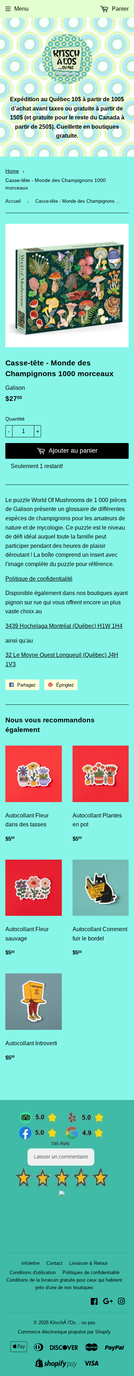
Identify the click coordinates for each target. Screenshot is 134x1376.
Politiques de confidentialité (91, 1272)
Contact (54, 1263)
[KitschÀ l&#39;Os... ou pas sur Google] (108, 1302)
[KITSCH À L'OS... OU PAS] (62, 1194)
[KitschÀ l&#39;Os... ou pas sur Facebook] (94, 1302)
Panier (119, 9)
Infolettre (30, 1263)
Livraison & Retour (88, 1263)
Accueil (13, 201)
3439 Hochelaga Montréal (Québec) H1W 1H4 (64, 626)
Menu (21, 9)
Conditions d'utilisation (33, 1272)
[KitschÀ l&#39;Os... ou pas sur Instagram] (121, 1302)
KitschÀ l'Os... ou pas (72, 1322)
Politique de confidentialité (39, 579)
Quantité (15, 419)
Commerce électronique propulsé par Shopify (64, 1332)
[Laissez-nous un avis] (61, 1186)
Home (12, 171)
